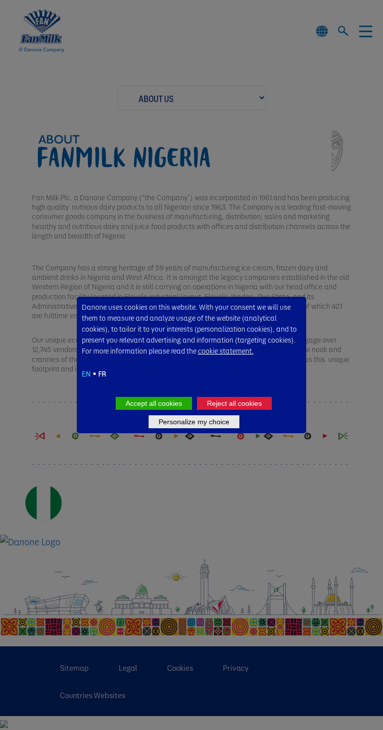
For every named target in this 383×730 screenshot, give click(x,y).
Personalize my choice (194, 422)
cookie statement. (226, 350)
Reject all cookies (234, 403)
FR (102, 373)
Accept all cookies (154, 403)
